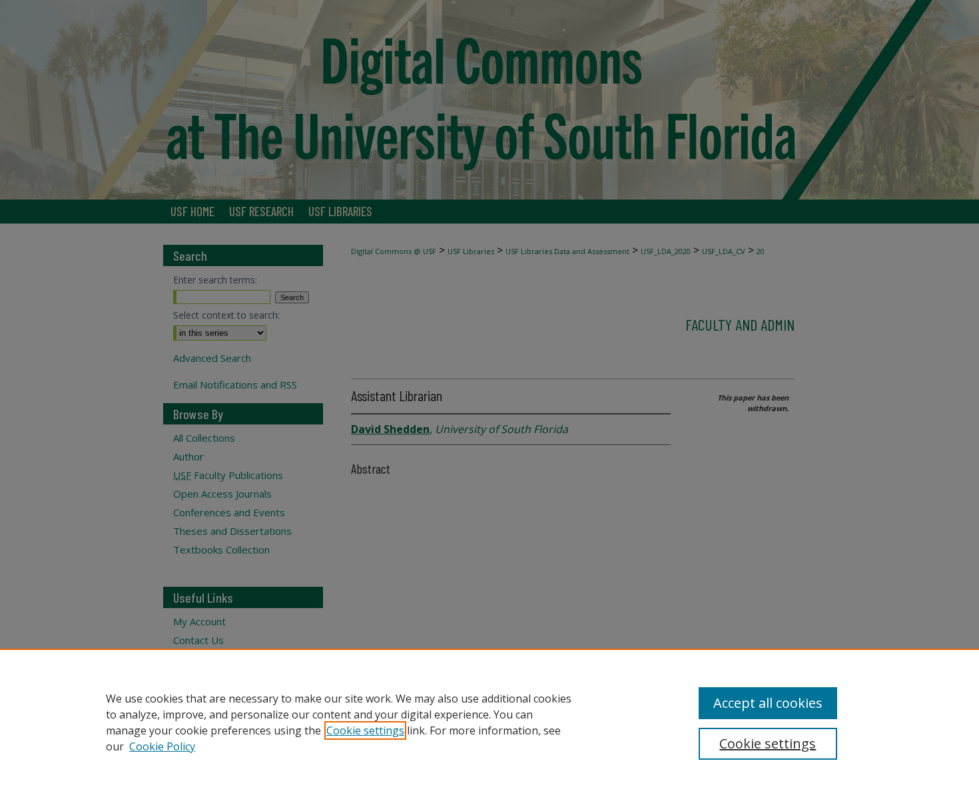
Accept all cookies (767, 703)
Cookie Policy (162, 746)
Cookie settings (365, 730)
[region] (489, 722)
